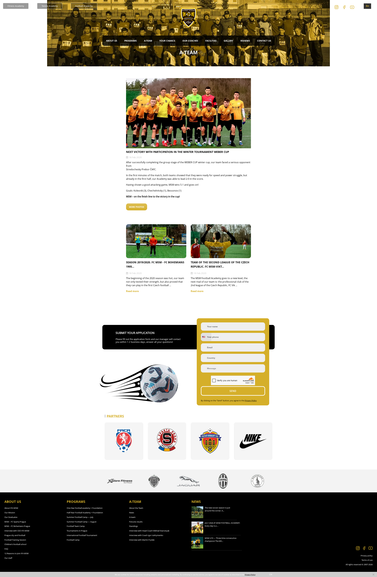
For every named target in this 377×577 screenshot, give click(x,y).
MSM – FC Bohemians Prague (17, 526)
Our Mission (9, 512)
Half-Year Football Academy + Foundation (85, 512)
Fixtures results (136, 521)
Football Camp (73, 540)
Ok (270, 574)
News (131, 512)
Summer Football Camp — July (80, 517)
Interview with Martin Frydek (141, 540)
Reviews (245, 40)
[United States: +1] (206, 337)
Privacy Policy (251, 400)
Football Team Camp (76, 526)
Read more (132, 291)
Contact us (264, 40)
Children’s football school (15, 544)
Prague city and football (14, 535)
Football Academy (84, 6)
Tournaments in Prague (77, 530)
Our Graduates (10, 517)
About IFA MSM (11, 508)
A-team (132, 517)
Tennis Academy (50, 6)
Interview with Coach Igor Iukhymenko (146, 535)
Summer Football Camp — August (81, 521)
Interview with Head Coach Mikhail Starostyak (149, 530)
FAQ (6, 549)
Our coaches (190, 40)
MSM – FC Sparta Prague (15, 521)
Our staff (8, 558)
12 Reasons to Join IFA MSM (16, 553)
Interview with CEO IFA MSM (16, 530)
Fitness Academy (16, 6)
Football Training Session (15, 540)
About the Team (136, 508)
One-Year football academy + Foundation (84, 508)
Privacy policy (367, 555)
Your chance (167, 40)
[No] (373, 574)
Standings (133, 526)
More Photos (136, 207)
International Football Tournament (82, 535)
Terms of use (367, 560)
